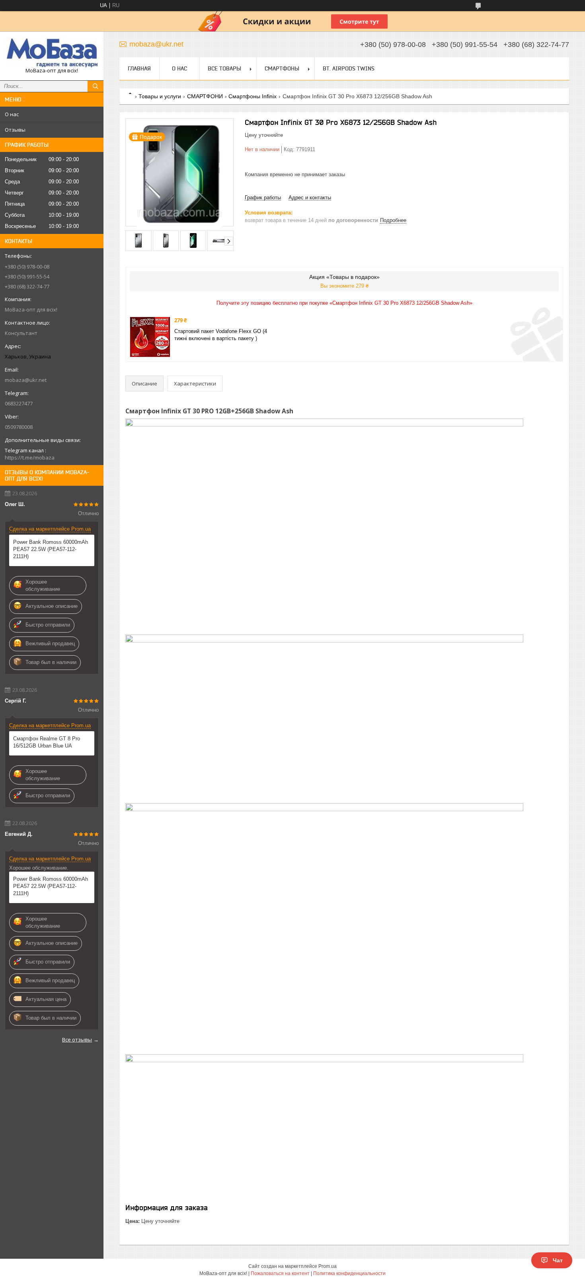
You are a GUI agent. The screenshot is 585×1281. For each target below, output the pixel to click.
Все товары (224, 68)
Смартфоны (282, 68)
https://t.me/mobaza (30, 457)
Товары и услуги (159, 96)
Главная (139, 68)
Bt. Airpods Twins (348, 68)
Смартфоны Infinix (252, 96)
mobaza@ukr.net (26, 380)
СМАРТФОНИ (205, 96)
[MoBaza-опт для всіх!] (52, 52)
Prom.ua (327, 1266)
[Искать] (95, 86)
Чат (558, 1260)
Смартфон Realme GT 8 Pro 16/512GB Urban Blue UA (46, 742)
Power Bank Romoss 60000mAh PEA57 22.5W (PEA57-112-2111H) (50, 549)
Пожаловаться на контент (280, 1273)
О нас (12, 114)
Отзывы (15, 129)
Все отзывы (77, 1039)
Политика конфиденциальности (349, 1273)
